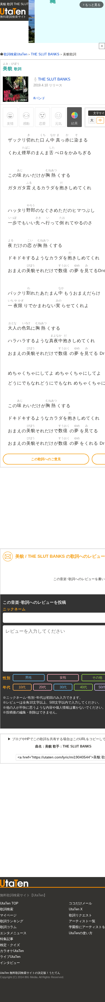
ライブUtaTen (10, 957)
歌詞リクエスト (80, 915)
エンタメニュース (13, 933)
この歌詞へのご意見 (46, 459)
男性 (28, 677)
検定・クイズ (10, 945)
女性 (63, 677)
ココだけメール (80, 903)
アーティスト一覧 (82, 921)
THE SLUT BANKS (53, 79)
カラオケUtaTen (12, 951)
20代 (42, 687)
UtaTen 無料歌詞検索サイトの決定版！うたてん (30, 972)
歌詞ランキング (11, 921)
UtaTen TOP (9, 903)
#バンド (39, 98)
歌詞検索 (6, 909)
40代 (83, 687)
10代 (22, 687)
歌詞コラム (8, 927)
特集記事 (6, 939)
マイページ (8, 915)
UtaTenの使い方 (81, 933)
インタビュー (10, 963)
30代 (63, 687)
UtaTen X (76, 909)
